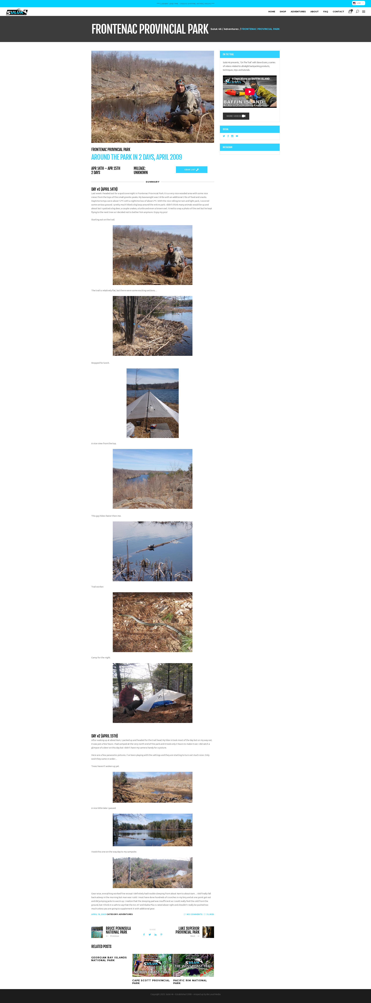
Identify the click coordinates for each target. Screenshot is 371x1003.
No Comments (194, 914)
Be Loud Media (214, 994)
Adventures (231, 29)
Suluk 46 (216, 29)
